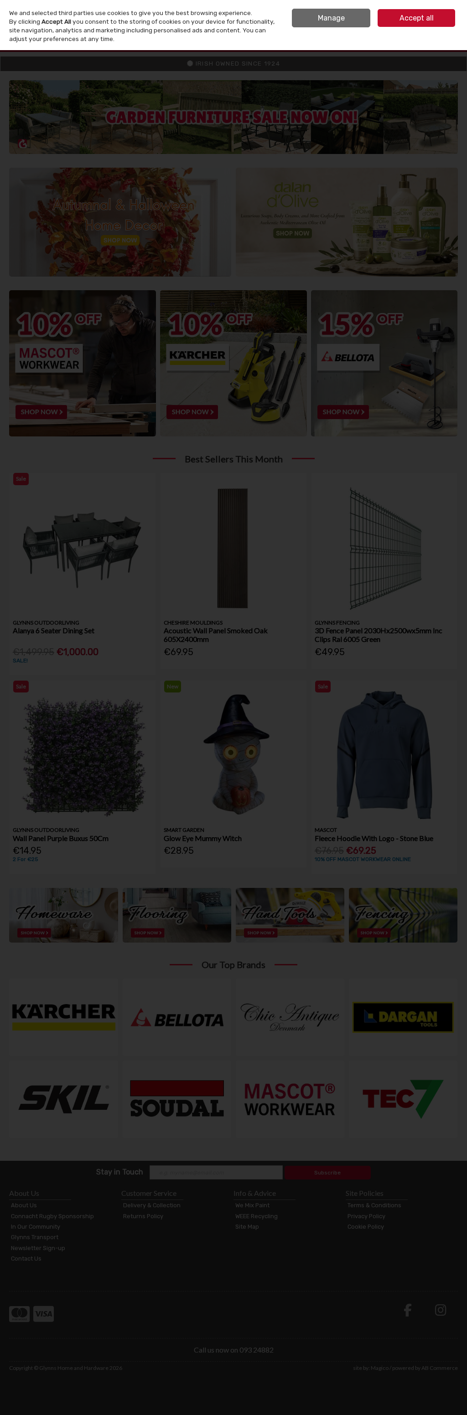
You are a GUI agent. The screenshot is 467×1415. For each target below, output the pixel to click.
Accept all (417, 18)
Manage (331, 18)
